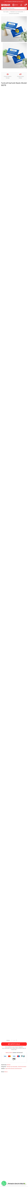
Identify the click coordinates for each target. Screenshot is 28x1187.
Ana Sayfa (5, 11)
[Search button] (25, 8)
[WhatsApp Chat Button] (4, 1183)
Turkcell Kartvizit (18, 1068)
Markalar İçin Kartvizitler (16, 11)
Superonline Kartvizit (9, 1068)
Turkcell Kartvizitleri (14, 13)
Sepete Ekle (15, 1044)
